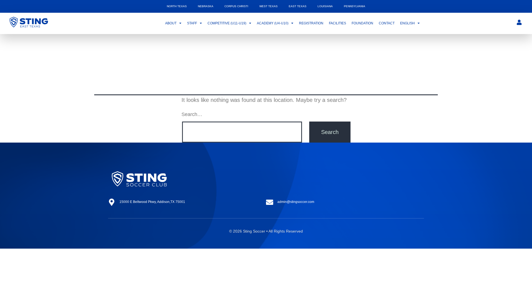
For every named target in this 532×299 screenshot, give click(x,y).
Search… (191, 114)
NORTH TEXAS (177, 6)
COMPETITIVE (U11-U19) (227, 23)
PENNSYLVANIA (354, 6)
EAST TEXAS (297, 6)
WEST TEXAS (268, 6)
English (407, 23)
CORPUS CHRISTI (236, 6)
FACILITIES (337, 23)
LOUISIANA (325, 6)
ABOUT (171, 23)
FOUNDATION (362, 23)
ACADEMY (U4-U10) (272, 23)
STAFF (192, 23)
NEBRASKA (205, 6)
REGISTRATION (311, 23)
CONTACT (387, 23)
